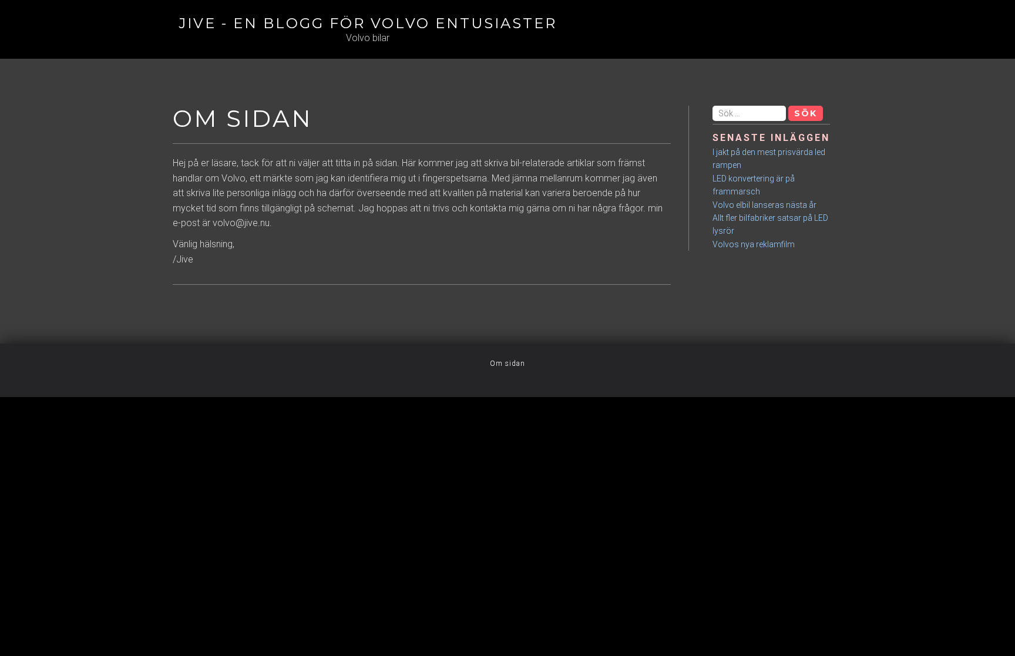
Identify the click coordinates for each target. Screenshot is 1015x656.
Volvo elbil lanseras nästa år (764, 205)
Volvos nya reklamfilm (753, 244)
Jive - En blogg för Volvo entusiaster (368, 23)
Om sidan (507, 363)
